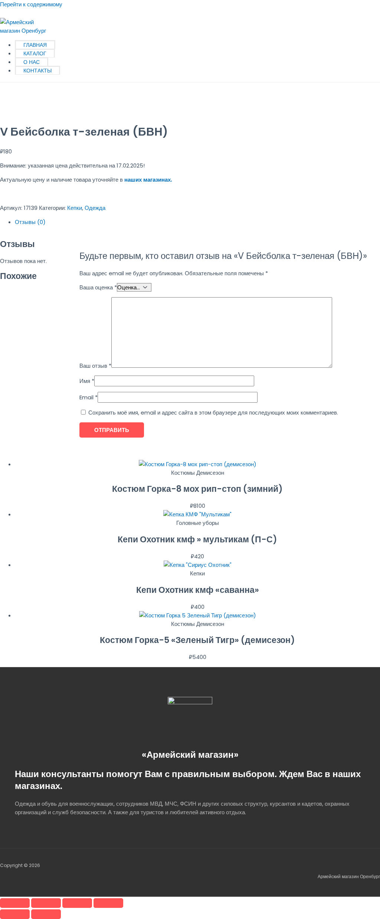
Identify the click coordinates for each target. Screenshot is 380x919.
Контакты (37, 70)
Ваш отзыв (95, 366)
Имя (86, 381)
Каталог (34, 53)
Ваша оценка (98, 287)
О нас (31, 62)
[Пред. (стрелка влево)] (15, 914)
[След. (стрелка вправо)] (46, 914)
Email (88, 397)
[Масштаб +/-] (15, 903)
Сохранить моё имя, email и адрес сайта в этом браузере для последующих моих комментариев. (213, 412)
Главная (35, 45)
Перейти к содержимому (31, 4)
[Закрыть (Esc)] (108, 903)
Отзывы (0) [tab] (30, 222)
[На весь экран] (46, 903)
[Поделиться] (77, 903)
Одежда (95, 208)
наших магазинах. (148, 180)
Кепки (74, 208)
